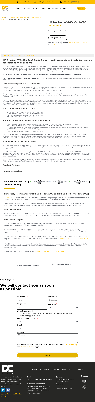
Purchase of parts (24, 313)
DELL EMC (74, 238)
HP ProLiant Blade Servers (78, 42)
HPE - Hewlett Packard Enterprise (17, 17)
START (18, 8)
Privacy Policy (71, 345)
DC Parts (7, 198)
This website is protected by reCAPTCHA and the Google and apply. (47, 346)
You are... (52, 304)
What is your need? (25, 311)
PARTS (44, 8)
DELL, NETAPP (84, 238)
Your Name (22, 297)
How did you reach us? (27, 319)
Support (66, 2)
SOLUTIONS (26, 8)
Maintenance (39, 313)
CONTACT (63, 8)
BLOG (71, 369)
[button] (91, 8)
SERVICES (36, 8)
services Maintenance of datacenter (59, 313)
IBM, (61, 238)
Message (20, 332)
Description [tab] (8, 55)
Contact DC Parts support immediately (49, 251)
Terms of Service (28, 347)
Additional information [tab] (26, 55)
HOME (34, 369)
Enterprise (52, 297)
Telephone (21, 304)
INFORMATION (53, 8)
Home (3, 17)
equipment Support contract (29, 316)
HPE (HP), (66, 238)
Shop (64, 369)
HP (54, 45)
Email (19, 325)
